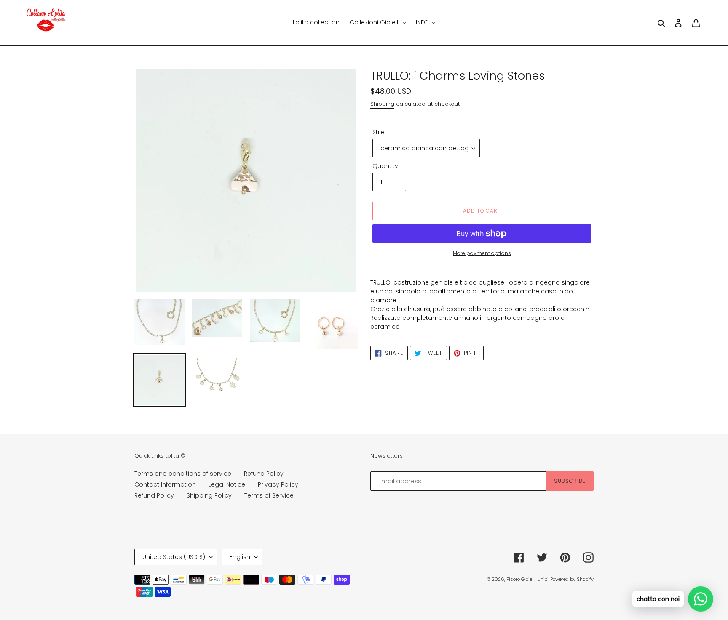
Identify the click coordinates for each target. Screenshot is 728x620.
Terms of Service (269, 495)
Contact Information (165, 484)
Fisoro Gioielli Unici (527, 579)
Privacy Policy (278, 484)
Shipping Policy (209, 495)
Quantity (385, 166)
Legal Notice (227, 484)
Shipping (382, 104)
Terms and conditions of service (182, 473)
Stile (378, 132)
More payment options (482, 253)
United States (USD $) (173, 557)
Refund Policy (264, 473)
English (240, 557)
